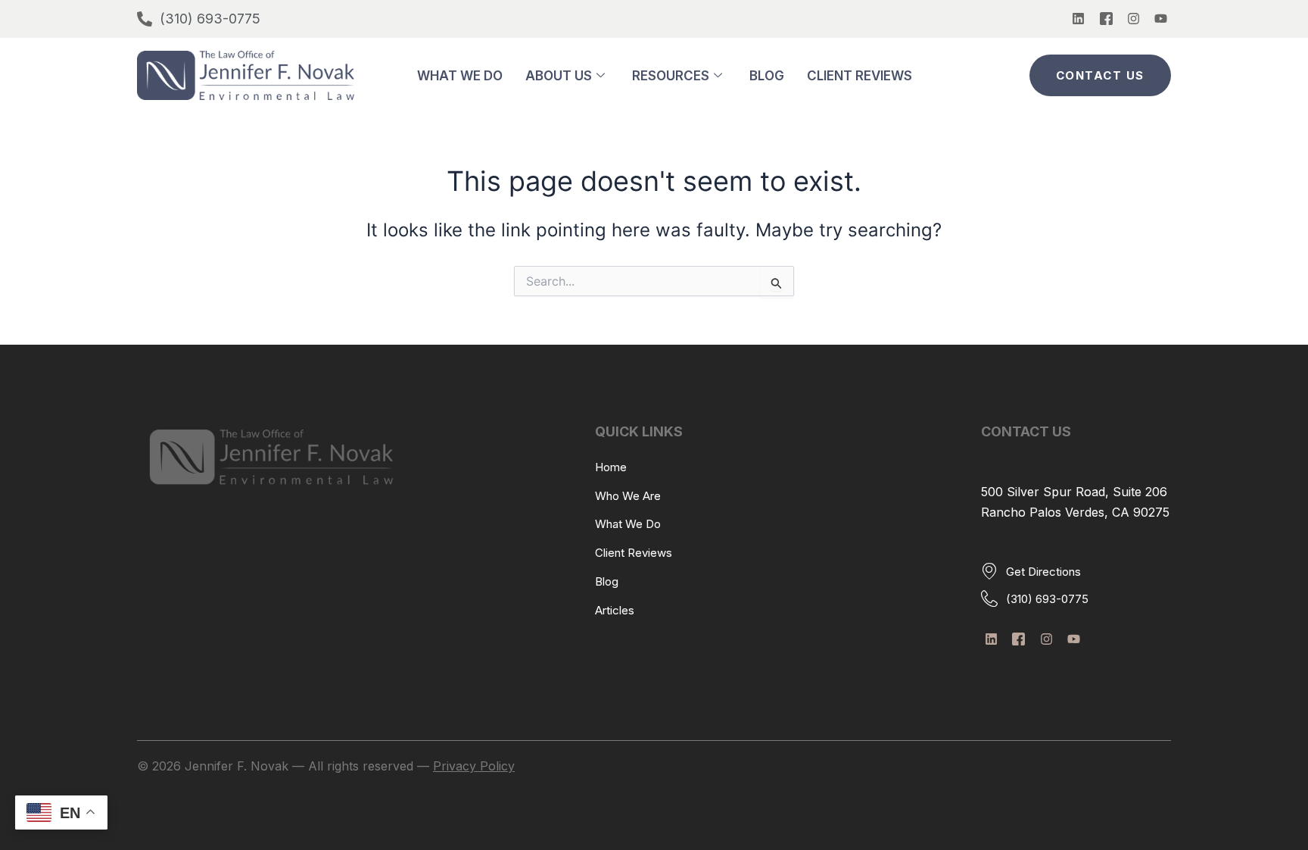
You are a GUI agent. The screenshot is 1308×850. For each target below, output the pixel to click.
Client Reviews (859, 75)
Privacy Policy (474, 765)
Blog (766, 75)
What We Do (460, 75)
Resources (670, 75)
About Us (558, 75)
